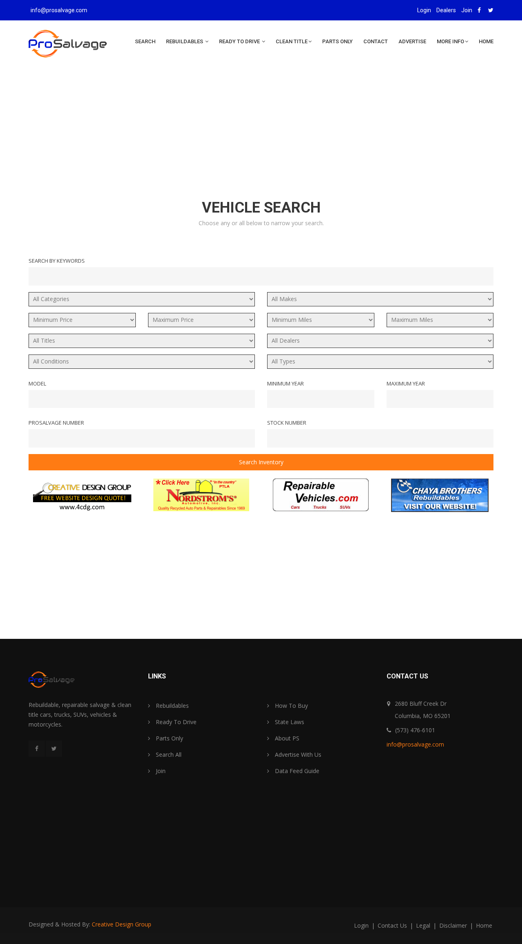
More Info (450, 41)
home (484, 925)
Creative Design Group (121, 924)
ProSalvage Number (56, 422)
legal (424, 925)
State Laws (288, 722)
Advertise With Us (297, 754)
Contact (375, 41)
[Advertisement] (261, 135)
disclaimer (454, 925)
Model (37, 383)
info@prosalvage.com (59, 10)
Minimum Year (285, 383)
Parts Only (337, 41)
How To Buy (290, 705)
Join (466, 10)
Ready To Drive (240, 41)
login (362, 925)
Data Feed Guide (296, 771)
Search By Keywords (57, 260)
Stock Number (286, 422)
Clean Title (291, 41)
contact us (393, 925)
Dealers (446, 10)
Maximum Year (406, 383)
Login (424, 10)
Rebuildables (185, 41)
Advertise (412, 41)
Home (486, 41)
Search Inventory (261, 462)
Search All (167, 754)
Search (145, 41)
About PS (286, 738)
